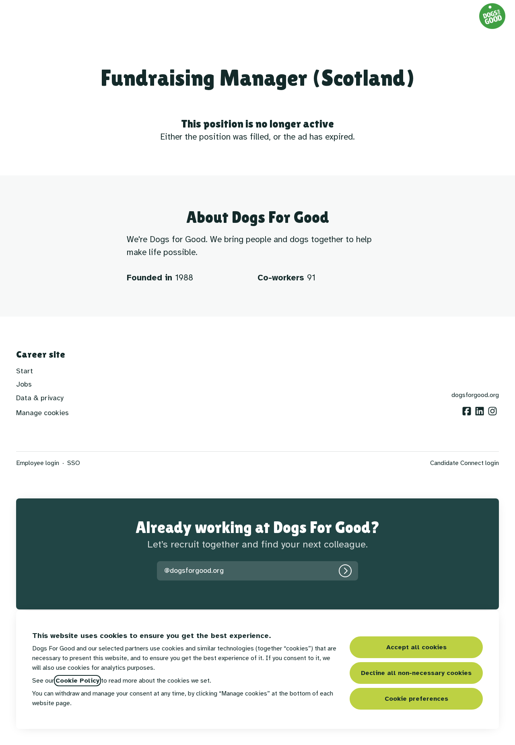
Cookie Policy (77, 681)
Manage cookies (42, 412)
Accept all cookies (416, 647)
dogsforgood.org (475, 395)
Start (24, 370)
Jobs (24, 384)
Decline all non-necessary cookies (416, 673)
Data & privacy (40, 397)
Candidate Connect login (464, 463)
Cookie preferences (416, 699)
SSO (73, 463)
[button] (87, 16)
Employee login (37, 463)
